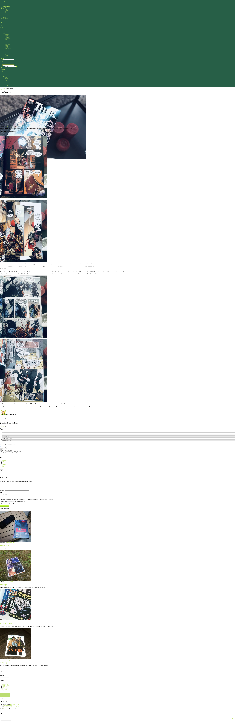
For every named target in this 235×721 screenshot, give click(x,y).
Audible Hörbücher (6, 685)
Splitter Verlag (5, 688)
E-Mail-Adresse (3, 494)
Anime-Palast (5, 691)
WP (6, 710)
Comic (4, 88)
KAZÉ (3, 687)
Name (1, 492)
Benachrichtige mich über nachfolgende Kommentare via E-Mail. (13, 501)
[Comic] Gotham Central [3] (6, 624)
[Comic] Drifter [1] (4, 585)
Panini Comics (5, 686)
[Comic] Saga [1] (3, 663)
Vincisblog (5, 708)
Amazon (4, 683)
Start (1, 88)
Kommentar (2, 490)
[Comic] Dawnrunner (4, 545)
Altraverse (4, 690)
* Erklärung (233, 454)
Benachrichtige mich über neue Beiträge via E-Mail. (11, 503)
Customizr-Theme (19, 710)
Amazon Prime (5, 684)
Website (1, 496)
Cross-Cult (4, 689)
